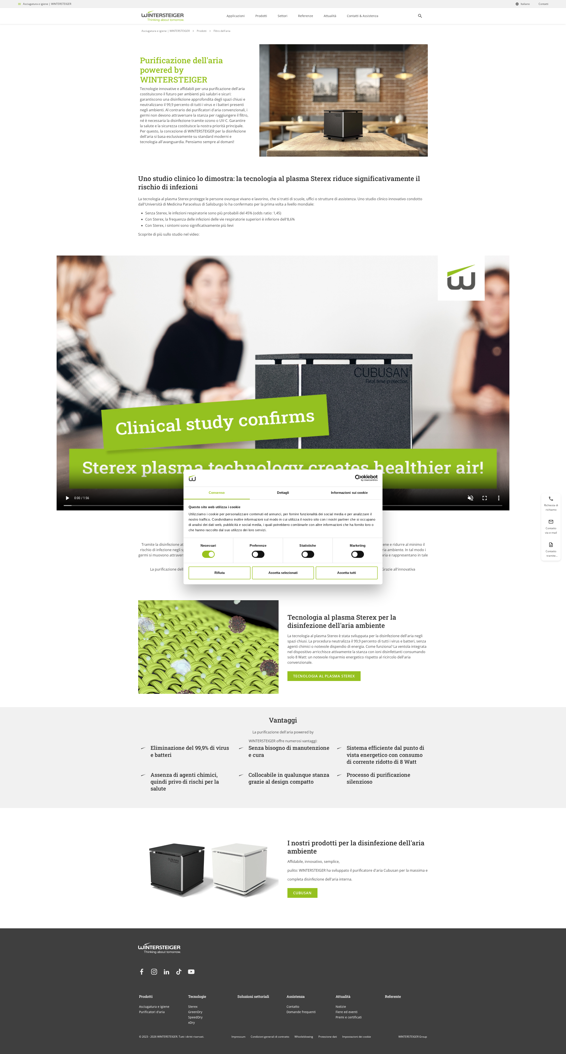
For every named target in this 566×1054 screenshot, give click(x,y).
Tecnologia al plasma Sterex (324, 676)
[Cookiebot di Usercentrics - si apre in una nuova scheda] (358, 478)
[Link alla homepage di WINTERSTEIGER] (163, 15)
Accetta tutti (346, 573)
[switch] (258, 554)
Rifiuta (219, 573)
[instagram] (154, 971)
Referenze (305, 16)
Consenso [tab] (217, 492)
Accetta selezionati (283, 573)
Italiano (525, 4)
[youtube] (191, 971)
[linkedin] (166, 971)
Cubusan (302, 893)
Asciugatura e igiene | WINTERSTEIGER (47, 4)
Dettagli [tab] (283, 492)
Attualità (330, 16)
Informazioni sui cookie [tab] (349, 492)
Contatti (543, 4)
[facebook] (141, 971)
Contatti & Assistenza (362, 16)
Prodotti (261, 16)
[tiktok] (178, 971)
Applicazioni (236, 16)
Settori (282, 16)
